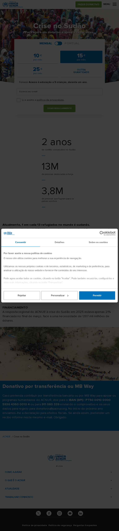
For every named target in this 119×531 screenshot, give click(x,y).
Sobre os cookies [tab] (98, 242)
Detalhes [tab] (59, 242)
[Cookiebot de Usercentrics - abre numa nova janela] (101, 233)
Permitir (97, 295)
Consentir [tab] (20, 242)
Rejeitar (22, 295)
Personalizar (58, 295)
